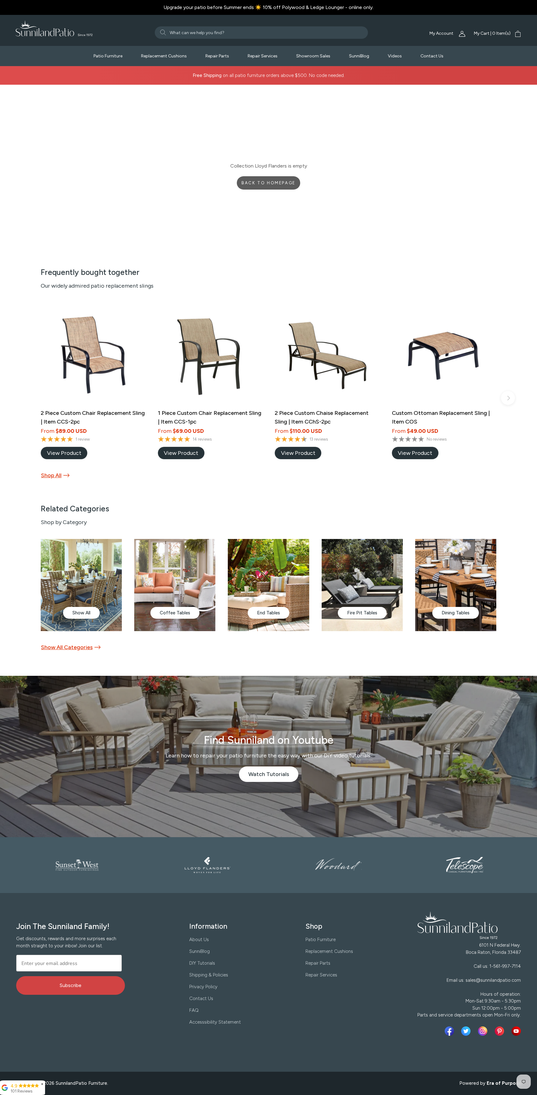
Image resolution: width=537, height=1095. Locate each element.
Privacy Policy (203, 987)
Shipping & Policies (208, 975)
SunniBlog (359, 56)
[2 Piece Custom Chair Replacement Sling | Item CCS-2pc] (93, 355)
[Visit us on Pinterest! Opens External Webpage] (501, 1031)
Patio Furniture (108, 56)
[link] (64, 453)
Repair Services (263, 56)
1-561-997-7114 (505, 966)
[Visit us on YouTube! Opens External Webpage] (516, 1031)
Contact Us (431, 56)
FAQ (194, 1010)
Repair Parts (217, 56)
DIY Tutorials (202, 963)
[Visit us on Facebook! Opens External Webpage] (451, 1031)
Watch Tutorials (273, 776)
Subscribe (70, 985)
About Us (199, 939)
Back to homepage (268, 183)
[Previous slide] (29, 398)
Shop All (51, 475)
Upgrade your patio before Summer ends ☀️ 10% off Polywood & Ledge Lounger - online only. (268, 7)
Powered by (490, 1083)
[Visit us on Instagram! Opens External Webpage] (484, 1031)
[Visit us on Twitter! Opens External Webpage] (467, 1031)
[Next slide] (508, 398)
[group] (81, 585)
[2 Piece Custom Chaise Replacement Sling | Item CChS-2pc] (327, 355)
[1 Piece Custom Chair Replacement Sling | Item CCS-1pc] (210, 355)
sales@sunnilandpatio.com (493, 980)
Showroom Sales (313, 56)
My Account (441, 33)
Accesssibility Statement (215, 1022)
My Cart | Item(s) (492, 33)
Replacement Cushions (164, 56)
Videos (395, 56)
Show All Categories (67, 647)
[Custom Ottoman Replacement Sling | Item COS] (444, 355)
